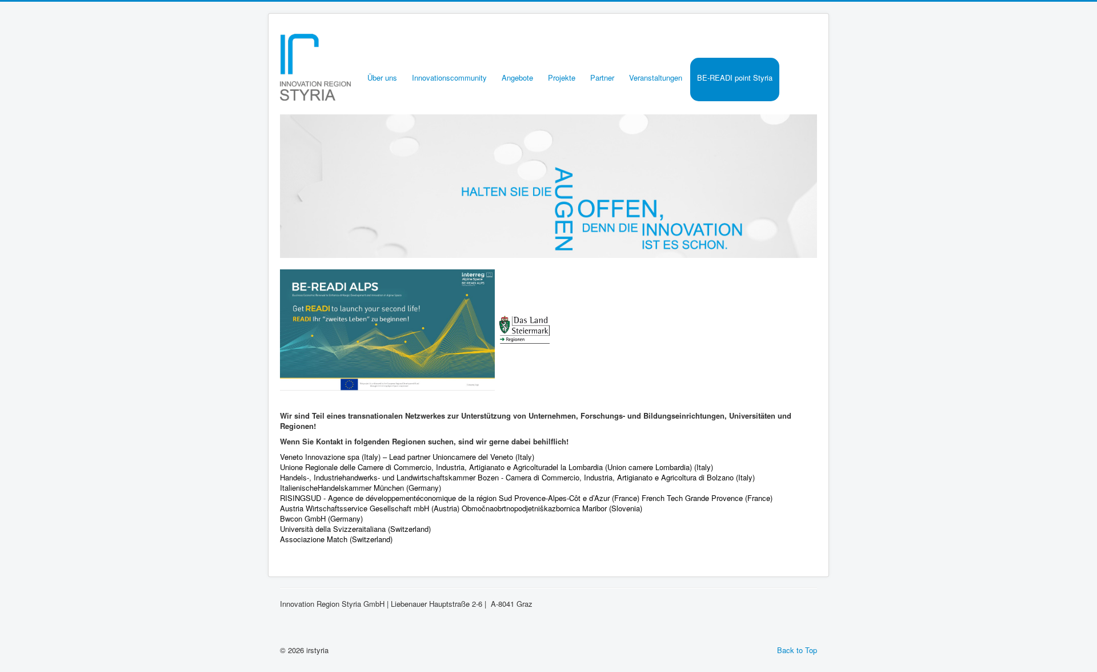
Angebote (517, 77)
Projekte (561, 77)
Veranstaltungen (655, 77)
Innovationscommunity (449, 77)
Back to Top (797, 650)
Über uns (382, 77)
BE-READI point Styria (734, 77)
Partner (602, 77)
